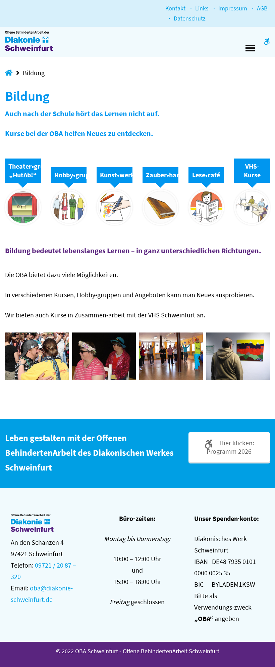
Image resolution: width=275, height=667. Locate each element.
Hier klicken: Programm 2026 (230, 447)
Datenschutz (190, 18)
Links (202, 8)
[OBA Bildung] (37, 356)
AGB (262, 8)
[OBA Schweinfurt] (34, 41)
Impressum (232, 8)
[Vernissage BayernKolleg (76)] (238, 356)
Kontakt (175, 8)
